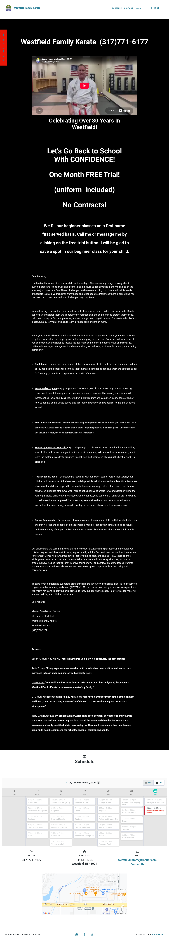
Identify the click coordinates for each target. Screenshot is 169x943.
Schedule (117, 8)
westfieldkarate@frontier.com (137, 860)
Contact (128, 8)
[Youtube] (77, 934)
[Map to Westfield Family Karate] (84, 894)
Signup (155, 8)
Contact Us (137, 864)
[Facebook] (84, 934)
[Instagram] (92, 934)
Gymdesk (158, 935)
